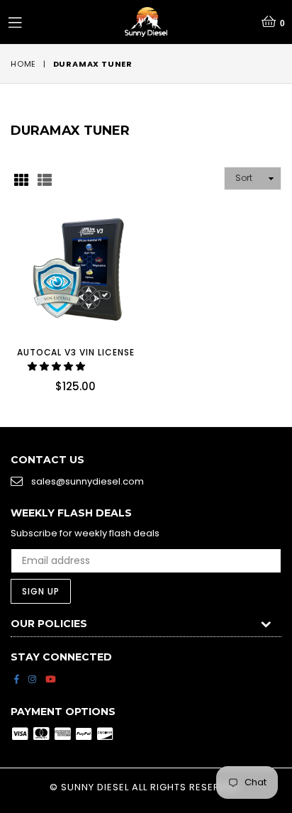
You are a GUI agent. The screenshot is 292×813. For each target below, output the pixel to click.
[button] (57, 366)
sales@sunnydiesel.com (87, 481)
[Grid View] (21, 178)
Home (23, 64)
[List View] (44, 178)
